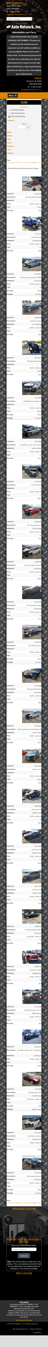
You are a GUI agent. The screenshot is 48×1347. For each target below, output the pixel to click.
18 (39, 162)
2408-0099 (37, 562)
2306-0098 (37, 806)
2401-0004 (37, 846)
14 (29, 162)
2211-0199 (37, 1173)
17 (36, 162)
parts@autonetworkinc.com (31, 89)
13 (27, 162)
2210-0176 (37, 481)
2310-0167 (37, 1133)
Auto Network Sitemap (24, 1320)
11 (22, 162)
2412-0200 (37, 602)
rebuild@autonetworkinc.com (17, 14)
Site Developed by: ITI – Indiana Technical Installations (27, 1330)
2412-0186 (37, 1007)
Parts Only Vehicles (18, 116)
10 (20, 162)
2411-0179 (37, 886)
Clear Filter (24, 107)
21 (46, 162)
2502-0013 (37, 1047)
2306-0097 (37, 522)
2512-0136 (37, 642)
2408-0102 (37, 926)
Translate (23, 23)
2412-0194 (37, 194)
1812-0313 (37, 358)
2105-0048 (37, 686)
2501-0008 (37, 441)
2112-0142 (37, 234)
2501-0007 (37, 726)
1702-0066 (37, 1089)
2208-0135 (37, 967)
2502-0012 (37, 274)
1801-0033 (37, 766)
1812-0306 (37, 398)
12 (25, 162)
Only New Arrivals (17, 110)
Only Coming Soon (18, 113)
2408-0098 (37, 318)
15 (32, 162)
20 (43, 162)
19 (41, 162)
